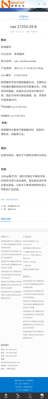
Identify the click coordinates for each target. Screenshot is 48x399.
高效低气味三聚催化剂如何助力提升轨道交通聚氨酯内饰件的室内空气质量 (11, 265)
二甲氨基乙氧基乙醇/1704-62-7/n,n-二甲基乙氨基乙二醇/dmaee (32, 255)
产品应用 (27, 237)
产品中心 (24, 16)
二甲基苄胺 (27, 266)
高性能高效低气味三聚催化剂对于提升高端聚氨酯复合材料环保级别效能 (11, 244)
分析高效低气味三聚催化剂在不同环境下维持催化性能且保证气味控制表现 (11, 254)
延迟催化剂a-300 (14, 206)
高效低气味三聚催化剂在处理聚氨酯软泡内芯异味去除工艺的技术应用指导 (11, 285)
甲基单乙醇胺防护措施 (31, 269)
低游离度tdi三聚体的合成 (32, 248)
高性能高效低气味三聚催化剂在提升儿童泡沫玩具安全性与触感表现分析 (11, 295)
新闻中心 (5, 237)
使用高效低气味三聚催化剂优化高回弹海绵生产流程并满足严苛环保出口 (11, 275)
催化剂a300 (12, 209)
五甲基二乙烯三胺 (29, 262)
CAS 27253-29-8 (12, 200)
